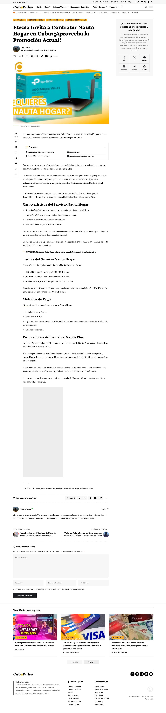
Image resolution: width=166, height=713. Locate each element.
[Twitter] (137, 674)
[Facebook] (135, 1)
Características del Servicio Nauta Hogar (41, 152)
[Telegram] (151, 1)
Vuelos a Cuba (115, 12)
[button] (122, 7)
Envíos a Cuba (103, 12)
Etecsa (26, 304)
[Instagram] (145, 1)
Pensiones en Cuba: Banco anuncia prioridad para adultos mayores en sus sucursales (130, 645)
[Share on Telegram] (41, 56)
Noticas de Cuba (36, 20)
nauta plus (59, 488)
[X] (138, 1)
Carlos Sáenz (25, 47)
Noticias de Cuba (21, 12)
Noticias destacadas (76, 20)
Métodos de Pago (74, 152)
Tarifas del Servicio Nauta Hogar (38, 156)
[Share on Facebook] (27, 56)
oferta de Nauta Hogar (71, 488)
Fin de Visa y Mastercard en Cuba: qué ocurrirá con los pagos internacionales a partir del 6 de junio (82, 645)
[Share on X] (32, 56)
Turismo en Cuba (90, 12)
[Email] (46, 56)
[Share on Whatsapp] (36, 56)
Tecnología (135, 12)
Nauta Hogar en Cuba (48, 488)
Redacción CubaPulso (72, 652)
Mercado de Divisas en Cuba (61, 12)
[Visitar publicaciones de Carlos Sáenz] (16, 48)
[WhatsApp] (144, 67)
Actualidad (19, 20)
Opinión (46, 12)
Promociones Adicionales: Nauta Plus (81, 156)
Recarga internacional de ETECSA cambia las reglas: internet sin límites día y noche (34, 644)
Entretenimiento (77, 12)
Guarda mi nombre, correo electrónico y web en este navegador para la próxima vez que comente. (50, 589)
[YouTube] (141, 1)
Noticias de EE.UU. (35, 12)
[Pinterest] (148, 1)
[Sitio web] (107, 509)
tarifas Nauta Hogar (86, 488)
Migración (125, 12)
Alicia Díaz (21, 649)
